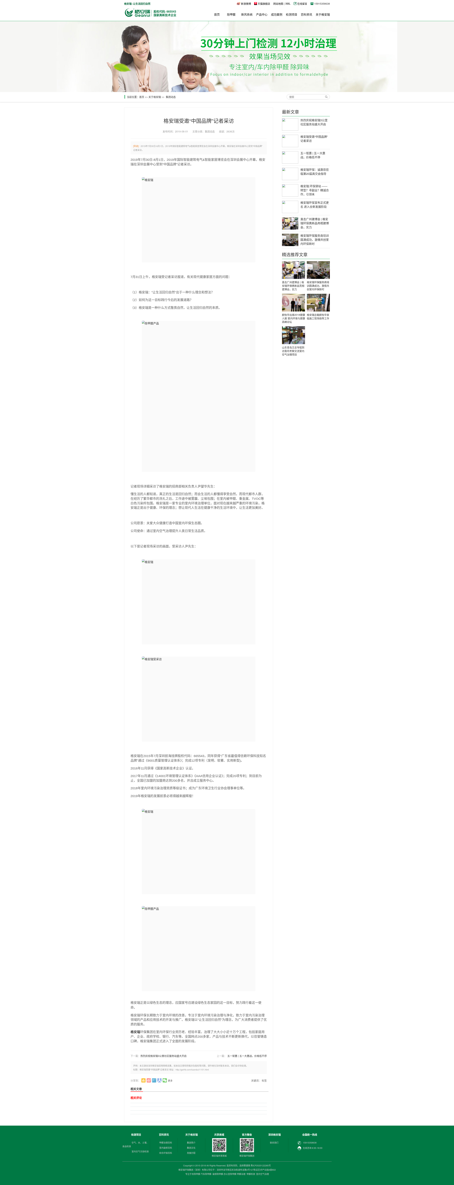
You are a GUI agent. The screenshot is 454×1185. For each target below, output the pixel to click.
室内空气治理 (262, 1173)
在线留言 (302, 3)
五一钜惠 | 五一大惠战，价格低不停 (247, 1056)
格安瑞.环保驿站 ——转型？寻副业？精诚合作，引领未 (314, 190)
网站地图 (278, 3)
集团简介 (191, 1142)
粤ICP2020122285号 (261, 1165)
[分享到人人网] (159, 1080)
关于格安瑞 (323, 14)
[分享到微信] (165, 1080)
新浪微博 (246, 3)
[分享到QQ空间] (143, 1080)
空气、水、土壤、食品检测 (135, 1144)
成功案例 (276, 14)
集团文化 (191, 1147)
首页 (217, 14)
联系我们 (274, 1142)
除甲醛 (231, 14)
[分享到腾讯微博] (154, 1080)
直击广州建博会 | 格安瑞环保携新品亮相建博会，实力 (314, 223)
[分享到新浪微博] (149, 1080)
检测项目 (291, 14)
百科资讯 (306, 14)
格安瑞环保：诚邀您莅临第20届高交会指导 (314, 172)
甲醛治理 (241, 1173)
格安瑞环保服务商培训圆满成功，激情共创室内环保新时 (314, 239)
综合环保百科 (165, 1152)
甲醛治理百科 (165, 1142)
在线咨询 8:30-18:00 (312, 1147)
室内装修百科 (165, 1147)
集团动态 (171, 97)
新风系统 (247, 14)
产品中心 (261, 14)
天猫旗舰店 (264, 3)
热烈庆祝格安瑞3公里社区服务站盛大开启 (163, 1056)
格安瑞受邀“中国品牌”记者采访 (314, 139)
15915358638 (310, 1142)
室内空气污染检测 (140, 1151)
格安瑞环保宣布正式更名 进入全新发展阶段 (314, 205)
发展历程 (191, 1152)
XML (287, 3)
